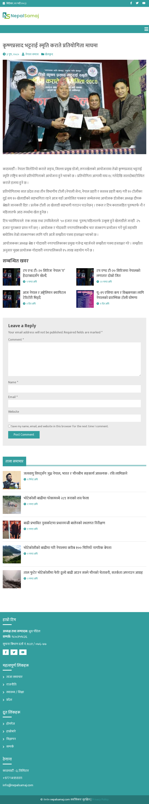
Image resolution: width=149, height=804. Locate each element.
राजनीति (11, 684)
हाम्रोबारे (11, 731)
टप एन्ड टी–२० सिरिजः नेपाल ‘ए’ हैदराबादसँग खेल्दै (44, 273)
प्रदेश (9, 700)
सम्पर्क (10, 746)
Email (13, 397)
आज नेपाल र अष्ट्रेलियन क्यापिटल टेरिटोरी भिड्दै (44, 295)
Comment (16, 339)
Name (13, 382)
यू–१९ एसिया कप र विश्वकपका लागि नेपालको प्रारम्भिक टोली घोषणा (120, 295)
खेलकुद (49, 54)
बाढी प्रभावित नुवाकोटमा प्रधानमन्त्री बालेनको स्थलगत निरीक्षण (64, 523)
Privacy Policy (100, 799)
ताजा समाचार (14, 677)
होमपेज (10, 723)
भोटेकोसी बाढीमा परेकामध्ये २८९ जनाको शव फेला (56, 498)
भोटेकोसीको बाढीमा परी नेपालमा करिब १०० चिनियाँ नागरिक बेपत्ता (67, 548)
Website (13, 412)
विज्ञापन (11, 739)
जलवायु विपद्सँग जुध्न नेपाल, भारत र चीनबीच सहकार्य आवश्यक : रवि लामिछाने (75, 473)
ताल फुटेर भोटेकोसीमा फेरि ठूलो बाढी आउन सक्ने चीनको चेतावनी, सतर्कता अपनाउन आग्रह (83, 573)
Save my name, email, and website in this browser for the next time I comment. (59, 426)
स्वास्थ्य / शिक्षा (15, 692)
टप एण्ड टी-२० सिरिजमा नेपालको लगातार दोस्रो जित (118, 273)
